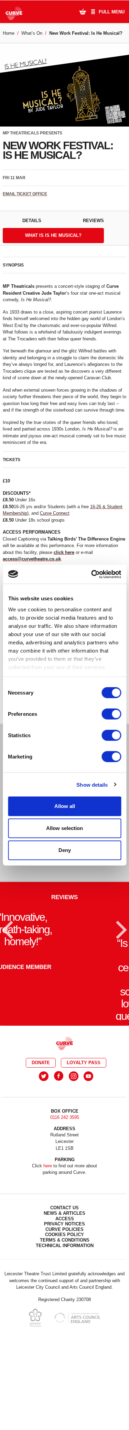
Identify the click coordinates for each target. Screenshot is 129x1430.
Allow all (64, 806)
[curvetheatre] (88, 1153)
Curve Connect (54, 513)
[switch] (111, 714)
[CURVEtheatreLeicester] (59, 1153)
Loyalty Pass (83, 1140)
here (47, 1243)
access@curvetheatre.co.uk (32, 558)
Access (64, 1295)
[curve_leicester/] (73, 1153)
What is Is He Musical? (53, 235)
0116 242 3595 (64, 1194)
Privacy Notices (64, 1301)
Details (31, 220)
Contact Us (64, 1285)
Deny (64, 850)
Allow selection (64, 828)
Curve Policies (64, 1306)
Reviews (93, 220)
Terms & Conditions (64, 1317)
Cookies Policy (64, 1311)
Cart (82, 11)
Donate (41, 1140)
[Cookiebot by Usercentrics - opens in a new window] (92, 574)
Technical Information (65, 1322)
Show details (92, 784)
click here (64, 552)
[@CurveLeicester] (44, 1153)
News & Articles (64, 1290)
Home (8, 33)
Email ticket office (25, 194)
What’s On (31, 33)
